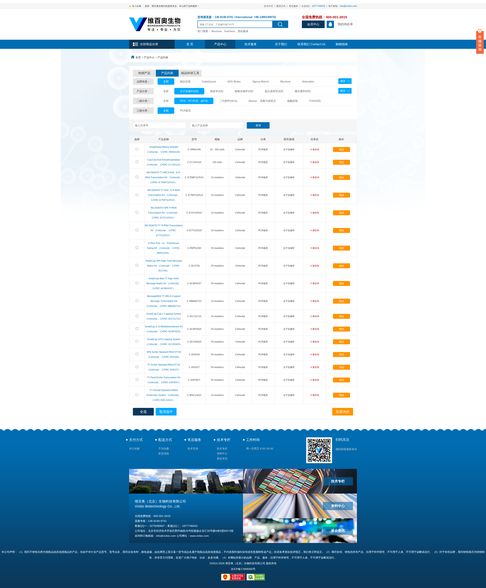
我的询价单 (345, 24)
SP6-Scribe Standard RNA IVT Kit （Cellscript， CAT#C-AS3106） (164, 354)
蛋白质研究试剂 (274, 91)
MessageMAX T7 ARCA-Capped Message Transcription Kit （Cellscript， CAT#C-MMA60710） (163, 301)
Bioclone (285, 81)
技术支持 (193, 448)
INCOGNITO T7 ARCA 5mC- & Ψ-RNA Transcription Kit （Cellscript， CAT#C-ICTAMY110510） (163, 177)
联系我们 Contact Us (311, 44)
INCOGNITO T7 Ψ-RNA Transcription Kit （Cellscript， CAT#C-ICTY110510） (164, 230)
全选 (143, 412)
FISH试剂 (315, 100)
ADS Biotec (234, 81)
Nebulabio (308, 81)
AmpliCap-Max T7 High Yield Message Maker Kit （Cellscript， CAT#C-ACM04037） (163, 283)
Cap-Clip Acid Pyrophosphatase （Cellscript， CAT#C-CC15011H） (163, 162)
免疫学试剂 (216, 91)
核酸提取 (292, 100)
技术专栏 (223, 440)
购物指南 (342, 44)
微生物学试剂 (303, 91)
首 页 (189, 44)
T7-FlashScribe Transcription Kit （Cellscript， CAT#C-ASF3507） (163, 380)
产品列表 (163, 57)
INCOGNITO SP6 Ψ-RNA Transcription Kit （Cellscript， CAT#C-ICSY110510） (163, 213)
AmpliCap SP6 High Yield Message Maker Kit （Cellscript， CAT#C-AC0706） (163, 266)
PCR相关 (185, 110)
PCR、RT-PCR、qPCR (194, 100)
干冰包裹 (163, 448)
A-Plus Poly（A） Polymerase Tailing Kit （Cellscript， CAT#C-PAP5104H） (164, 248)
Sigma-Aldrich (260, 81)
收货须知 (163, 453)
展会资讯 (222, 458)
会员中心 (313, 24)
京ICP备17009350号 (243, 569)
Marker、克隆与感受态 (262, 100)
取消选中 (166, 412)
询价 (341, 149)
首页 (138, 57)
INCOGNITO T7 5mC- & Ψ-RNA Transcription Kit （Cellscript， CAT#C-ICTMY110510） (164, 195)
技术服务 (251, 44)
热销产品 (144, 73)
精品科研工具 (190, 73)
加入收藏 (136, 6)
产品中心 (220, 44)
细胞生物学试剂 (244, 91)
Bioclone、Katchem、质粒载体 (229, 31)
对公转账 (134, 448)
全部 (166, 81)
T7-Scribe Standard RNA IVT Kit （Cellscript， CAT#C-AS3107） (164, 367)
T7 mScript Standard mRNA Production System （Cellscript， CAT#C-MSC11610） (164, 395)
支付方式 (268, 6)
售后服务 (293, 6)
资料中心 (222, 453)
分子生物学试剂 (189, 91)
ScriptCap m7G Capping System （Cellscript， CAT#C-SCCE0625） (163, 342)
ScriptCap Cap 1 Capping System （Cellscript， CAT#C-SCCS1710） (163, 316)
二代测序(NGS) (228, 100)
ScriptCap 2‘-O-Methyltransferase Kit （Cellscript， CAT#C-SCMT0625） (163, 329)
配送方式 (281, 6)
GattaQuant (209, 81)
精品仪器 (185, 81)
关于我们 (281, 44)
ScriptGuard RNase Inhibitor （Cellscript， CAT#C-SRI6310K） (164, 149)
